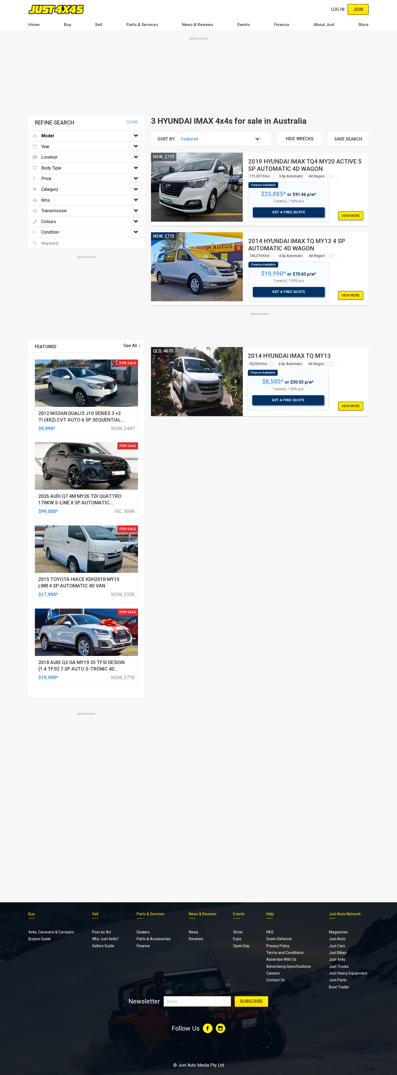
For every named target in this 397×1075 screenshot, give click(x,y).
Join (358, 9)
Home (34, 24)
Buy (67, 24)
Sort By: (166, 139)
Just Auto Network (345, 914)
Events (243, 24)
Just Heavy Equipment (348, 973)
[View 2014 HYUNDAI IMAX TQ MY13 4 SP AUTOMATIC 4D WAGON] (235, 267)
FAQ (269, 932)
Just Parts (337, 980)
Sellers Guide (103, 946)
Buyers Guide (39, 939)
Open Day (241, 946)
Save (348, 139)
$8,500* (273, 381)
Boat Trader (339, 987)
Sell (98, 24)
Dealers (143, 932)
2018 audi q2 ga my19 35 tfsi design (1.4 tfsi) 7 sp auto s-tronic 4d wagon (81, 668)
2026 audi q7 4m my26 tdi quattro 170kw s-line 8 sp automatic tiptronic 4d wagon (80, 502)
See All (130, 345)
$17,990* (48, 594)
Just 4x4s (337, 959)
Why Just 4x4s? (105, 939)
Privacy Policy (278, 946)
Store (363, 24)
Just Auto (337, 939)
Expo (237, 939)
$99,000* (48, 511)
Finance (281, 24)
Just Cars (337, 946)
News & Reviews (197, 24)
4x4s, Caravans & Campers (51, 932)
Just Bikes (337, 952)
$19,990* (273, 273)
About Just (324, 24)
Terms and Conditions (285, 952)
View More (351, 216)
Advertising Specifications (288, 966)
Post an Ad (101, 932)
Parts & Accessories (154, 939)
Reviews (196, 939)
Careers (273, 973)
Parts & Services (142, 24)
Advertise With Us (281, 959)
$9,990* (46, 428)
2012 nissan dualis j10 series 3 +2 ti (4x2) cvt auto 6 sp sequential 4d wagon (79, 419)
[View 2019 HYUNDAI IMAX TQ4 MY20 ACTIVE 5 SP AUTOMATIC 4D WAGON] (235, 187)
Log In (337, 9)
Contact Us (275, 980)
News (193, 932)
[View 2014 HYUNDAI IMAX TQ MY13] (235, 381)
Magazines (338, 932)
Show (238, 932)
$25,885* (273, 194)
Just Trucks (339, 966)
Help (270, 914)
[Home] (56, 9)
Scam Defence (279, 939)
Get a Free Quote (288, 212)
